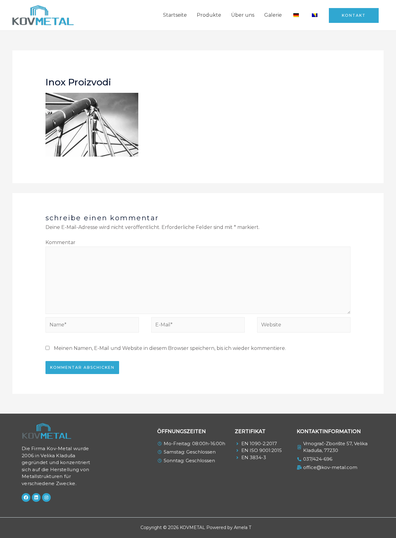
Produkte (209, 15)
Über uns (242, 15)
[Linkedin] (36, 497)
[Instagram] (46, 497)
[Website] (304, 326)
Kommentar (60, 242)
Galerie (273, 15)
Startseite (175, 15)
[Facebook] (26, 497)
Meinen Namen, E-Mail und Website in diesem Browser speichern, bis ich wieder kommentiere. (170, 348)
